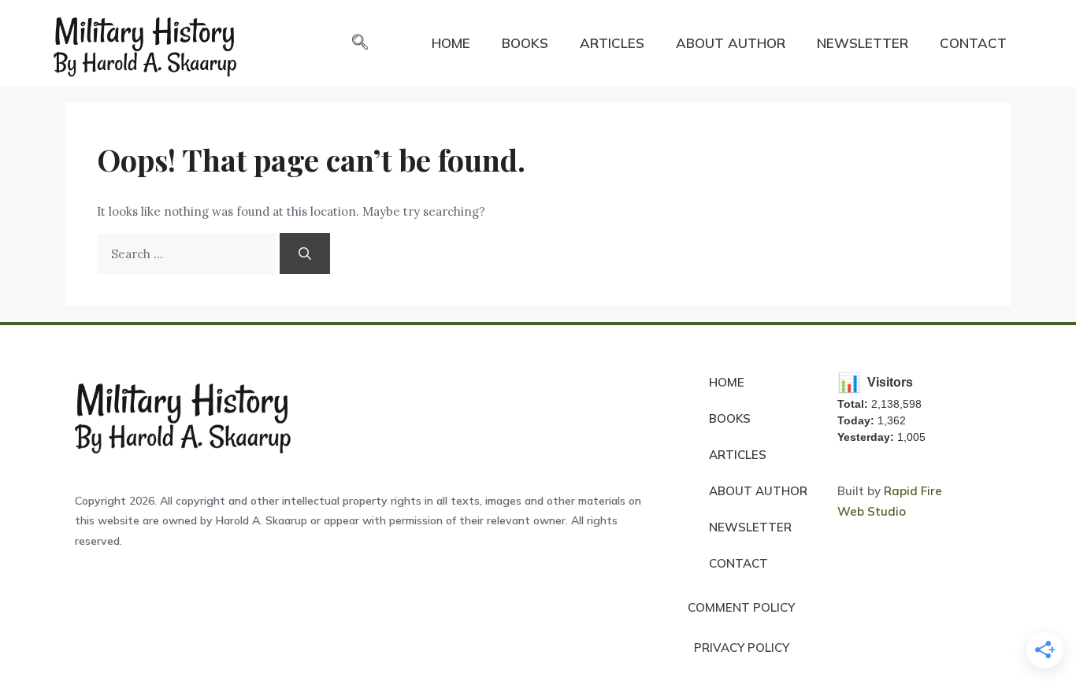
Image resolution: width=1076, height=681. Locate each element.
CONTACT (973, 43)
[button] (360, 43)
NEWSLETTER (862, 43)
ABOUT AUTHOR (730, 43)
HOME (451, 43)
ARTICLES (612, 43)
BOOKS (525, 43)
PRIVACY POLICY (741, 647)
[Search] (305, 253)
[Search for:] (188, 253)
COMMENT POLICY (741, 607)
